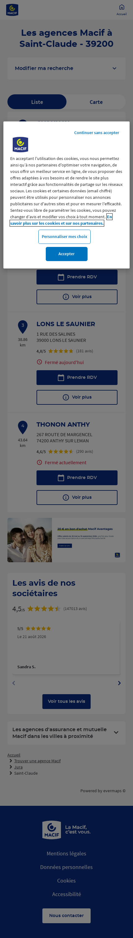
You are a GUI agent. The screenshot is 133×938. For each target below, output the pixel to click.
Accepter (66, 253)
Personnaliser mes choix (64, 237)
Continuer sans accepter (96, 133)
